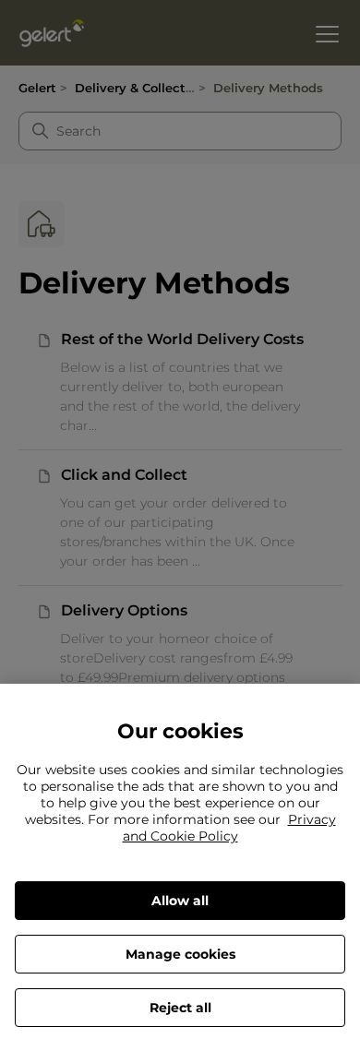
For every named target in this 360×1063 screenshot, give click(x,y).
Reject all (180, 1007)
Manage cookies (180, 954)
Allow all (180, 900)
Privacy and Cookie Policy (229, 827)
